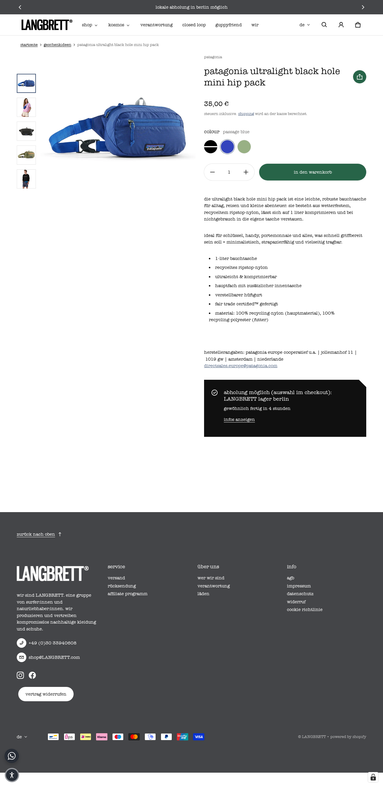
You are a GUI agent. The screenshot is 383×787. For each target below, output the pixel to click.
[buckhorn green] (244, 146)
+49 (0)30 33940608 (53, 643)
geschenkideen (57, 44)
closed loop (194, 24)
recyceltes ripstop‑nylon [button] (241, 267)
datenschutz (300, 593)
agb (290, 578)
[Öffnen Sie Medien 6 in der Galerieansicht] (26, 179)
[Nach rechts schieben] (362, 7)
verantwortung (156, 24)
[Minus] (212, 172)
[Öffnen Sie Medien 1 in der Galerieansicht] (26, 83)
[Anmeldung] (341, 24)
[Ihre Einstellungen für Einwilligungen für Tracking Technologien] (373, 777)
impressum (299, 586)
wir (255, 24)
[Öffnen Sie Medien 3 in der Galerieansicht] (26, 107)
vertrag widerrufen (45, 694)
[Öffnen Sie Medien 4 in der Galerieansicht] (26, 131)
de (302, 24)
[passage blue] (227, 146)
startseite (29, 44)
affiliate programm (128, 593)
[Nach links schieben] (20, 7)
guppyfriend (228, 24)
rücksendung (122, 586)
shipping (246, 113)
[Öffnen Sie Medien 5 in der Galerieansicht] (26, 155)
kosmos (116, 24)
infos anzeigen (239, 419)
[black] (210, 146)
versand (116, 578)
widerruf (296, 601)
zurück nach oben (36, 534)
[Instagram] (20, 675)
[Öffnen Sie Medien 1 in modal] (118, 131)
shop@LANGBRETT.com (54, 657)
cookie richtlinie (305, 609)
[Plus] (246, 172)
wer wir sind (210, 578)
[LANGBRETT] (47, 24)
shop (87, 24)
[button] (324, 24)
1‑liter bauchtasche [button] (236, 258)
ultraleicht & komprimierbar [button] (246, 276)
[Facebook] (32, 675)
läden (203, 593)
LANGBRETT (314, 736)
